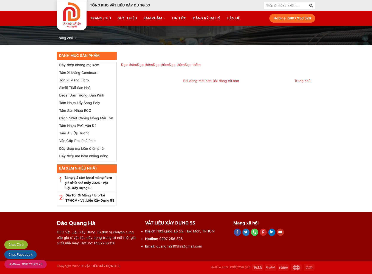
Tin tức (179, 18)
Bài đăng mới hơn (198, 81)
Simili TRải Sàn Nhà (75, 88)
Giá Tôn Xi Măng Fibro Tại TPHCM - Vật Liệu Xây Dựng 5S (89, 197)
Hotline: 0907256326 (25, 264)
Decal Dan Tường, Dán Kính (81, 95)
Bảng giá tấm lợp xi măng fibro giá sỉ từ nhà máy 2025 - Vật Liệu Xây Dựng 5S (88, 183)
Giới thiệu (127, 18)
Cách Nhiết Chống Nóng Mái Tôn (86, 118)
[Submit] (311, 5)
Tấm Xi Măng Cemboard (79, 72)
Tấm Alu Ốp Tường (74, 133)
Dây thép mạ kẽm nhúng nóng (83, 156)
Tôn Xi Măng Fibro (74, 80)
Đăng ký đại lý (206, 18)
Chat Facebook (20, 254)
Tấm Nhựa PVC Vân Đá (77, 125)
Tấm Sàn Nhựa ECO (75, 110)
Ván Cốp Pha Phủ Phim (77, 141)
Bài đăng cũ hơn (226, 81)
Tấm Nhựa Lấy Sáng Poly (79, 103)
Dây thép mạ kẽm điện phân (82, 148)
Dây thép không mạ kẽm (79, 65)
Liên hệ (233, 18)
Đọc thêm (129, 64)
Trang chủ (100, 18)
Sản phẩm (153, 18)
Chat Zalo (16, 245)
